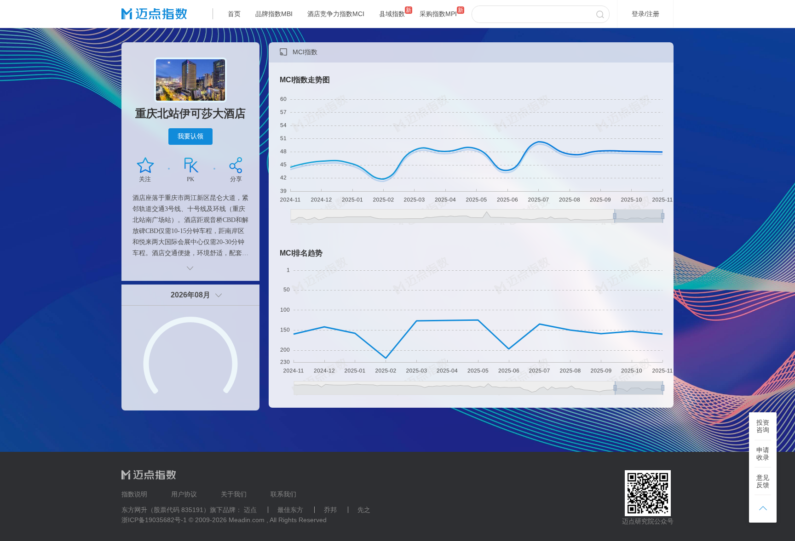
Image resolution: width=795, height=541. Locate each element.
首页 (234, 13)
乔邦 (330, 510)
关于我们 (234, 494)
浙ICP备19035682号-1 (154, 520)
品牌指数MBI (274, 13)
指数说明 (134, 494)
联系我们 (283, 494)
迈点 (250, 510)
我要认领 (190, 136)
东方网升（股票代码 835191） (165, 510)
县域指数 (392, 13)
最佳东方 (290, 510)
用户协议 (184, 494)
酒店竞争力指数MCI (335, 13)
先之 (363, 510)
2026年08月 (190, 295)
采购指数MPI (438, 13)
